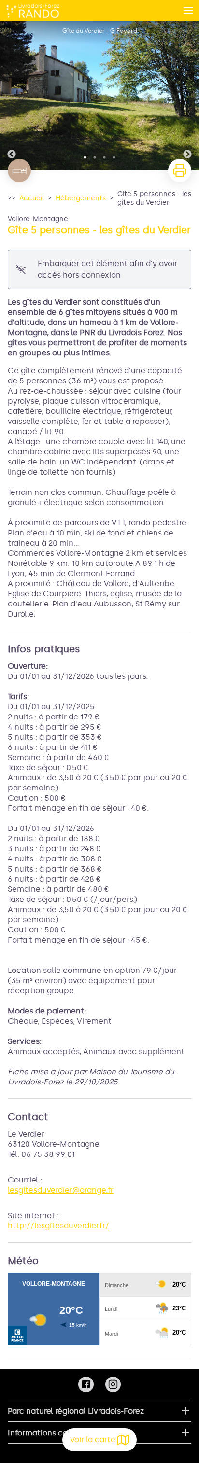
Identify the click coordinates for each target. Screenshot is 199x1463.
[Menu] (188, 10)
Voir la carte (92, 1439)
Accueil (31, 198)
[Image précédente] (11, 95)
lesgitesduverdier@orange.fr (61, 1190)
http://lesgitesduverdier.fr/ (58, 1225)
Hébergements (81, 198)
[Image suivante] (187, 95)
